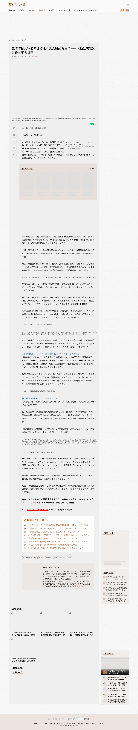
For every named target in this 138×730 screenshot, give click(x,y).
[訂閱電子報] (123, 10)
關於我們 (94, 723)
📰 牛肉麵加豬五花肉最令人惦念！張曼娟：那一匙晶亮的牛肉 (52, 531)
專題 (71, 10)
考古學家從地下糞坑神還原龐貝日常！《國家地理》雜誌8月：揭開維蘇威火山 (116, 589)
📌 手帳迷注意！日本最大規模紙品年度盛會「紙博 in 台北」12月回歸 (55, 528)
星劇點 (62, 10)
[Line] (14, 135)
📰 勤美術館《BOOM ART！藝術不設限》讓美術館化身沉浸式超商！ (54, 548)
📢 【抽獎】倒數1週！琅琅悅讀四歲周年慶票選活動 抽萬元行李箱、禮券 (56, 525)
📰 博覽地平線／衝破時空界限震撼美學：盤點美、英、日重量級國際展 (55, 541)
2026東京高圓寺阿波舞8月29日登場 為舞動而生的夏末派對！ (24, 659)
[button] (14, 141)
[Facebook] (14, 128)
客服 (46, 723)
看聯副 (22, 10)
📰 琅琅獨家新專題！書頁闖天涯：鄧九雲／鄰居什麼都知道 (51, 538)
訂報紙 (87, 723)
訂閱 (86, 719)
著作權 (66, 723)
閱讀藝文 (23, 40)
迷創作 (52, 10)
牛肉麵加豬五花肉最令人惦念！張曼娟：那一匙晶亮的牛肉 (116, 594)
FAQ (42, 723)
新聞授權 (52, 723)
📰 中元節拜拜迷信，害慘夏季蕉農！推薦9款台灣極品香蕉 (50, 544)
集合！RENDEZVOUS (31, 56)
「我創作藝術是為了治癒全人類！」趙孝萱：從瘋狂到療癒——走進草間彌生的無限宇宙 (23, 634)
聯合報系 (80, 723)
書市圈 (32, 10)
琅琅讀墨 (93, 10)
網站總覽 (102, 723)
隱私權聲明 (72, 723)
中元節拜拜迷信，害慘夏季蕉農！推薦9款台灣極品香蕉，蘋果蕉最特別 (54, 634)
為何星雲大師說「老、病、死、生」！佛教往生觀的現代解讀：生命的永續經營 (82, 634)
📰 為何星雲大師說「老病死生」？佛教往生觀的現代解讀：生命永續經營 (56, 535)
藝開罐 (42, 10)
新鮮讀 (12, 10)
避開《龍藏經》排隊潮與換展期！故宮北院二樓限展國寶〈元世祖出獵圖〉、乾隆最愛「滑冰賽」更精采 (116, 583)
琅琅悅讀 (11, 40)
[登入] (125, 4)
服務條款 (60, 723)
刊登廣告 (36, 723)
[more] (91, 168)
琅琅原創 (81, 10)
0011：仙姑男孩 (29, 502)
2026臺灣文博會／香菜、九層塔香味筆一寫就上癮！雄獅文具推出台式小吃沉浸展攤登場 (116, 600)
